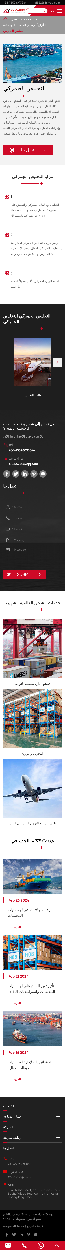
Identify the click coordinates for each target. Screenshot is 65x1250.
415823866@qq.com (47, 2)
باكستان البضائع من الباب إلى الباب (32, 823)
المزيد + (18, 927)
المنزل (15, 19)
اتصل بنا (8, 1148)
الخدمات (29, 19)
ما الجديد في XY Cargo (32, 840)
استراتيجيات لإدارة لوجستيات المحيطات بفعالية (29, 1065)
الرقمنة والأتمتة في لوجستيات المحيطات (30, 913)
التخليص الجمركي (13, 31)
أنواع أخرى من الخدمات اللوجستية (23, 25)
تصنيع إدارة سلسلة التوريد (32, 684)
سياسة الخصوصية (14, 1226)
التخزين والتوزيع (32, 754)
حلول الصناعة (12, 1117)
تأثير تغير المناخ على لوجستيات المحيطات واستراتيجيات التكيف (31, 989)
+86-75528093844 (15, 2)
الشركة (8, 1127)
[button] (57, 362)
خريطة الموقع (35, 1226)
